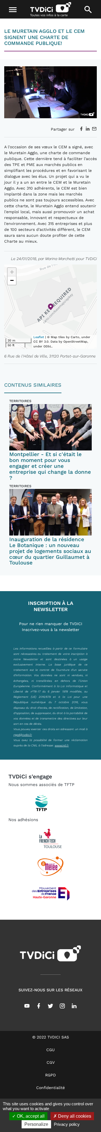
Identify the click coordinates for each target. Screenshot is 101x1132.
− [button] (12, 280)
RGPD (50, 1075)
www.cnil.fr (62, 745)
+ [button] (12, 271)
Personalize (36, 1124)
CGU (50, 1049)
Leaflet (38, 337)
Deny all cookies (74, 1116)
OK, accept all (30, 1116)
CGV (51, 1062)
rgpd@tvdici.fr (22, 734)
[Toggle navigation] (13, 9)
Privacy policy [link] (67, 1124)
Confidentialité (50, 1087)
